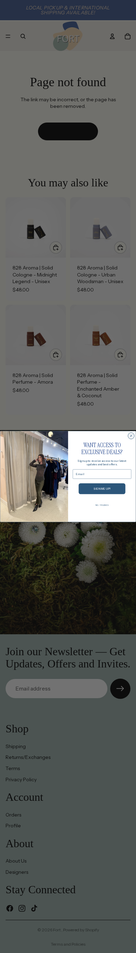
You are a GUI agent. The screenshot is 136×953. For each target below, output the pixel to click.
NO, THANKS (102, 505)
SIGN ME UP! (102, 488)
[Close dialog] (131, 436)
